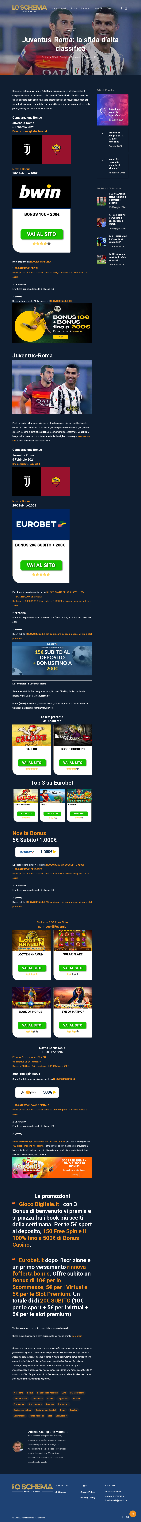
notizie (70, 30)
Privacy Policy (87, 1497)
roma (63, 1410)
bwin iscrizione (77, 1393)
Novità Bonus (29, 833)
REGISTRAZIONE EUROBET (28, 596)
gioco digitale (35, 1404)
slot (50, 1416)
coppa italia (63, 1398)
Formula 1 (86, 8)
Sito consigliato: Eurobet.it (26, 464)
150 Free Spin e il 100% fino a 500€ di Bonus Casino (49, 1238)
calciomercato (21, 1398)
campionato (37, 1398)
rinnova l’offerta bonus (49, 1270)
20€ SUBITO (55, 1300)
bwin (64, 1393)
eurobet (76, 1398)
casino (50, 1398)
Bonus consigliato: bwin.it (29, 131)
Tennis (109, 8)
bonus (30, 1393)
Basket (74, 8)
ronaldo (73, 1410)
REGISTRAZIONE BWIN (26, 268)
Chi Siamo (60, 1492)
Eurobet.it (31, 1260)
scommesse (19, 1416)
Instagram (76, 1336)
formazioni (19, 1404)
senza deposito (36, 1416)
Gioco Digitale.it (40, 1204)
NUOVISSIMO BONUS (41, 261)
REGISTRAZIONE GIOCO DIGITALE (32, 1105)
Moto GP (98, 8)
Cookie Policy (87, 1492)
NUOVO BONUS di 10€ (61, 301)
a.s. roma (18, 1393)
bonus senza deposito (47, 1393)
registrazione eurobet (46, 1410)
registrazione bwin (22, 1410)
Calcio (64, 8)
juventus (50, 1404)
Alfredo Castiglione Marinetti (66, 57)
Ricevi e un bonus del (39, 1141)
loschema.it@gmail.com (116, 1500)
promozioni (63, 1404)
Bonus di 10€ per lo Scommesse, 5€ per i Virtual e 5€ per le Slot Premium (49, 1287)
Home (54, 8)
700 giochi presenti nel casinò (28, 1146)
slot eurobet (61, 1416)
